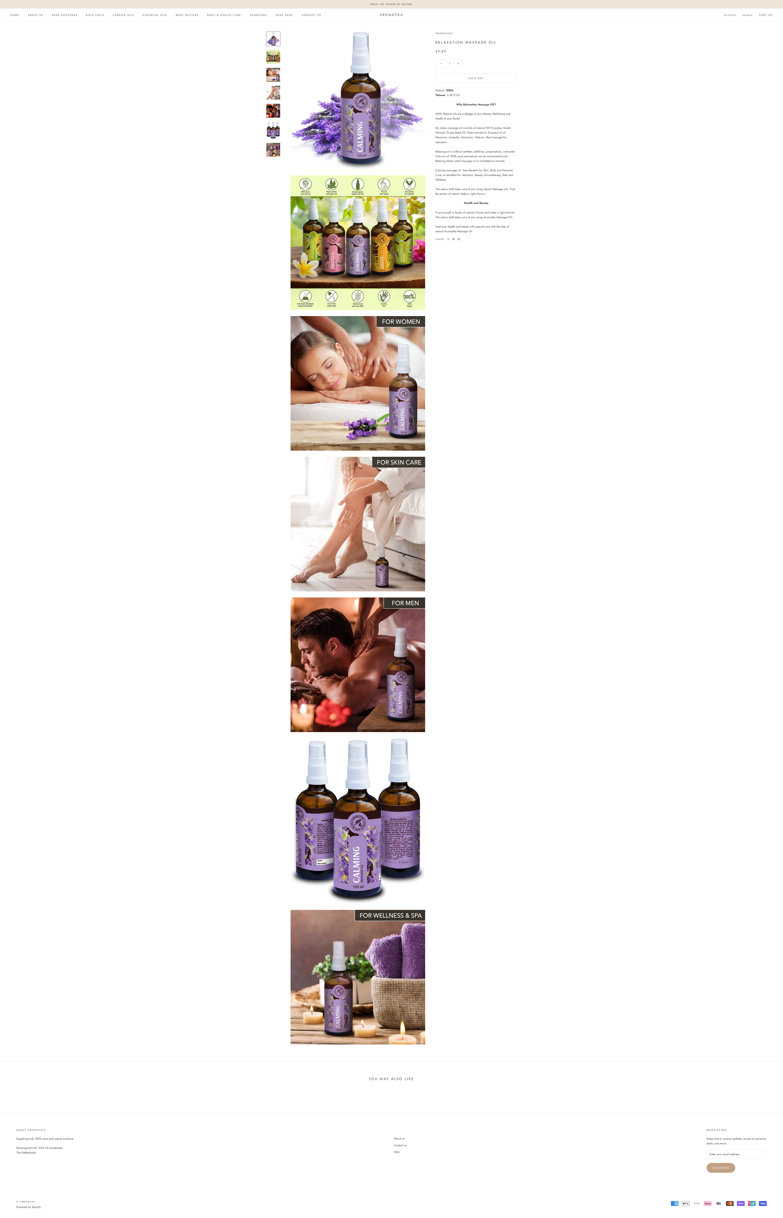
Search (747, 15)
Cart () (766, 15)
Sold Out (476, 78)
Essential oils (155, 15)
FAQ (396, 1152)
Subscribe (720, 1168)
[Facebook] (448, 239)
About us (35, 15)
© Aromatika (25, 1201)
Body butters (187, 15)
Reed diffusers (65, 15)
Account (730, 15)
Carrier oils (123, 15)
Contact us (311, 15)
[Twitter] (453, 239)
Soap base (284, 15)
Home (14, 15)
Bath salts (95, 15)
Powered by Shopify (28, 1207)
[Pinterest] (459, 239)
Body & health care (224, 15)
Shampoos (258, 15)
